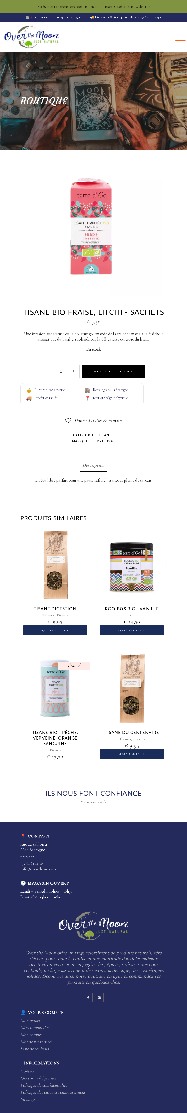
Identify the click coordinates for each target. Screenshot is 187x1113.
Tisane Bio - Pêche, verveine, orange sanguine (55, 738)
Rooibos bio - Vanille (132, 609)
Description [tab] (93, 465)
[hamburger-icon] (180, 37)
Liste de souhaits (34, 1048)
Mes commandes (34, 1027)
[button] (93, 420)
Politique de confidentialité (43, 1085)
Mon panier (30, 1020)
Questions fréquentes (38, 1078)
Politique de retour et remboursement (52, 1092)
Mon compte (31, 1034)
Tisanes (106, 435)
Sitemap (27, 1099)
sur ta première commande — (93, 6)
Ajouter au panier (113, 371)
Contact (27, 1071)
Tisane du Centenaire (132, 733)
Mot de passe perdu (36, 1041)
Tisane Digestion (55, 609)
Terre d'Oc (103, 441)
